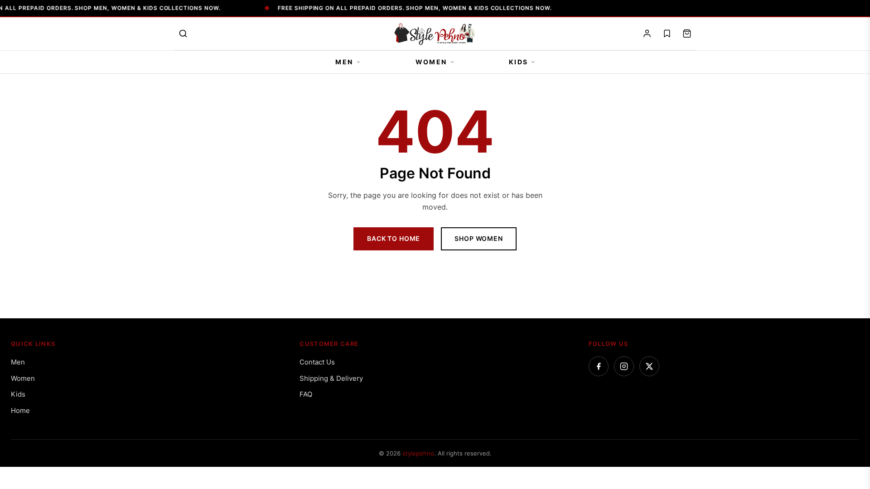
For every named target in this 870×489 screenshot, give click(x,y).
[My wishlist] (667, 33)
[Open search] (183, 33)
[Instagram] (624, 366)
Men (344, 62)
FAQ (306, 394)
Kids (518, 62)
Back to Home (393, 238)
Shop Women (478, 238)
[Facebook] (599, 366)
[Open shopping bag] (687, 33)
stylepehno (418, 453)
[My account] (647, 33)
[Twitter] (649, 366)
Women (431, 62)
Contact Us (317, 362)
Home (20, 410)
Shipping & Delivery (331, 378)
